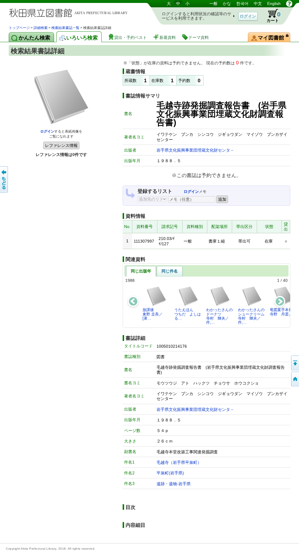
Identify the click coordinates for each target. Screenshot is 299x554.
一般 (213, 3)
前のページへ (4, 179)
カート (274, 17)
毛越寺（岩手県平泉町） (179, 462)
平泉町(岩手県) (170, 473)
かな (227, 3)
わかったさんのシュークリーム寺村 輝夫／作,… (251, 316)
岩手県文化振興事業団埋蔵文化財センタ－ (195, 150)
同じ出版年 (141, 271)
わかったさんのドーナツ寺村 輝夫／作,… (219, 316)
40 (285, 280)
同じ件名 (169, 271)
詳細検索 (41, 28)
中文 (258, 3)
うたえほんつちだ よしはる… (187, 314)
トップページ (19, 28)
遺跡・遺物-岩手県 (174, 483)
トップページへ (294, 379)
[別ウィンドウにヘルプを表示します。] (289, 3)
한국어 (242, 3)
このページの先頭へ (294, 363)
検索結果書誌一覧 (65, 28)
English (274, 3)
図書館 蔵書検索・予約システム (70, 12)
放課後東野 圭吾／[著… (152, 314)
